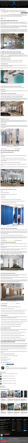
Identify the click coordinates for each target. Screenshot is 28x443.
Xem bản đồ (6, 423)
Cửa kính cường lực (19, 422)
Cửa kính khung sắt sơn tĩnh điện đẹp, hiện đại (10, 400)
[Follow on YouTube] (9, 434)
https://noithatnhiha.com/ (6, 362)
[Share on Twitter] (23, 12)
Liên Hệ (14, 7)
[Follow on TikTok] (3, 434)
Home (1, 9)
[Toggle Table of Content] (4, 18)
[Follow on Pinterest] (6, 434)
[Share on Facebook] (22, 12)
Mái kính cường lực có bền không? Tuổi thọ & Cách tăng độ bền (10, 373)
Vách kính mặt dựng (19, 427)
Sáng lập (13, 421)
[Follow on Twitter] (5, 434)
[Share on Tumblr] (26, 12)
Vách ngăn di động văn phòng (4, 14)
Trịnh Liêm (5, 12)
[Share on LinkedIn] (25, 12)
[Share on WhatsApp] (20, 12)
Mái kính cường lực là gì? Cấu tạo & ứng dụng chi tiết (8, 378)
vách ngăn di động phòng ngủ (11, 240)
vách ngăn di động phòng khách (12, 303)
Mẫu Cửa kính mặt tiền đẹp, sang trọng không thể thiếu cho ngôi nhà (17, 400)
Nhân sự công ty (14, 423)
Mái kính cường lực (19, 428)
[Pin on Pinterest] (24, 12)
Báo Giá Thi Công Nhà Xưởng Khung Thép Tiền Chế (17, 412)
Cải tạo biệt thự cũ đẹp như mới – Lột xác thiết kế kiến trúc (24, 412)
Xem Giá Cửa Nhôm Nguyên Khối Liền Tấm (24, 400)
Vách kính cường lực (19, 423)
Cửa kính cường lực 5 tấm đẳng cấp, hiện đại (10, 412)
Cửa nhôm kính (18, 421)
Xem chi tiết (7, 369)
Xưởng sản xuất (14, 422)
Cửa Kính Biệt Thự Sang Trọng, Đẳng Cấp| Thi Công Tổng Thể (4, 400)
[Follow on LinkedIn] (7, 434)
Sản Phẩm (4, 9)
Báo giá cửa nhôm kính (3, 387)
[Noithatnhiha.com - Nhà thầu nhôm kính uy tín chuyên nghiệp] (14, 3)
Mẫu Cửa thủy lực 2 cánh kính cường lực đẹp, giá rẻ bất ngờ (3, 412)
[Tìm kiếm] (26, 3)
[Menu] (1, 3)
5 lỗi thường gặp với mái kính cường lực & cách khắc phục (9, 383)
